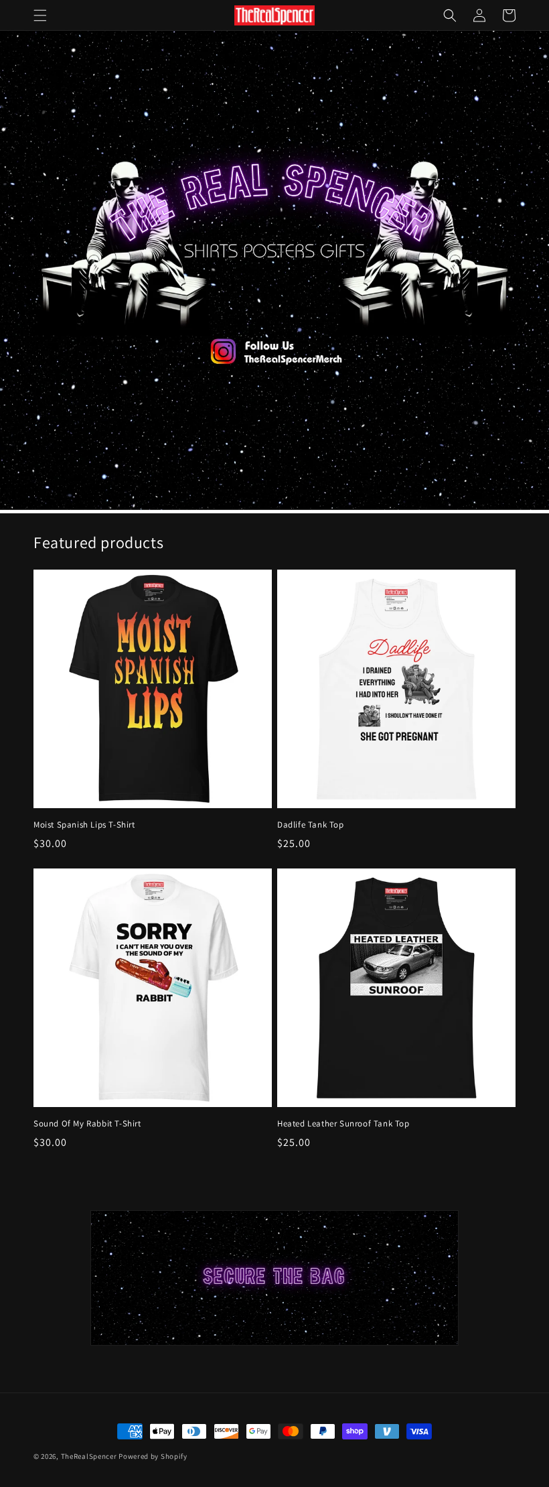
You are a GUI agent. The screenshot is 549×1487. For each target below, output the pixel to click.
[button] (40, 15)
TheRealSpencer (89, 1456)
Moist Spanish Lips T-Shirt (84, 825)
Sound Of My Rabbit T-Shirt (87, 1123)
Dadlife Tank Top (310, 825)
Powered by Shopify (153, 1456)
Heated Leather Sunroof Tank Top (343, 1123)
